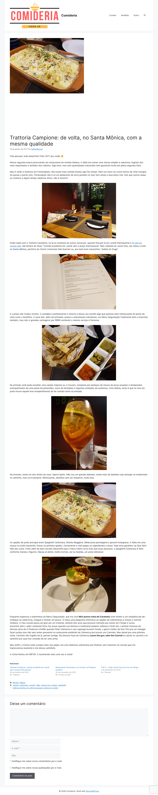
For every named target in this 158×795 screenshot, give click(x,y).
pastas (54, 685)
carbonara (24, 685)
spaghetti (62, 685)
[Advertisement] (79, 115)
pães (38, 685)
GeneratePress (92, 791)
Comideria (69, 15)
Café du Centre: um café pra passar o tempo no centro (35, 688)
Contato (112, 15)
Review (16, 683)
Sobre (136, 15)
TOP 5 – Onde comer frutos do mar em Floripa (119, 667)
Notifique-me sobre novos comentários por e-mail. (37, 761)
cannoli (16, 685)
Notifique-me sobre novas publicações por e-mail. (37, 768)
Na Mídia (125, 15)
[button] (144, 15)
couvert (32, 685)
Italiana (22, 683)
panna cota (45, 685)
